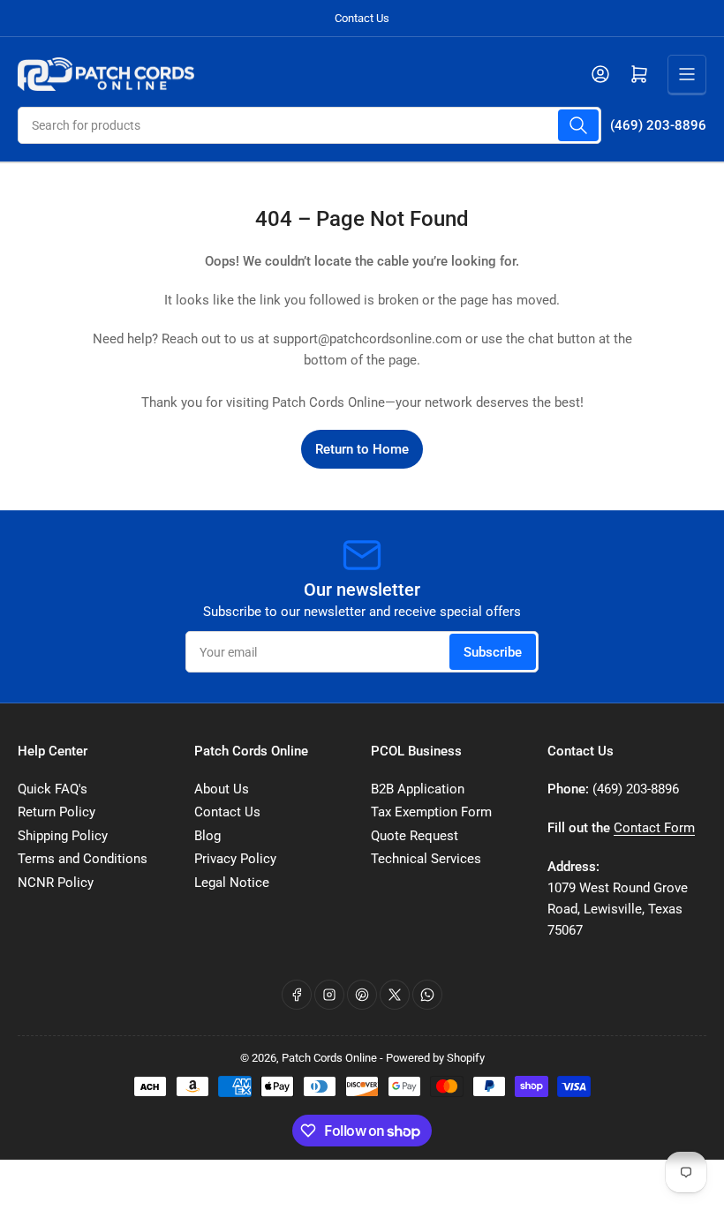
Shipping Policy (63, 836)
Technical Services (426, 859)
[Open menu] (686, 74)
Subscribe (493, 652)
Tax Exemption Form (431, 812)
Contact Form (654, 828)
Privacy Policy (235, 859)
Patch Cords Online (329, 1057)
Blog (207, 836)
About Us (221, 789)
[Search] (578, 125)
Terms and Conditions (82, 859)
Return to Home (362, 449)
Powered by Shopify (435, 1057)
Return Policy (56, 812)
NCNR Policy (56, 883)
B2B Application (417, 789)
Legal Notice (231, 883)
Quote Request (414, 836)
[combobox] (309, 125)
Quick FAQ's (52, 789)
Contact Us (362, 18)
